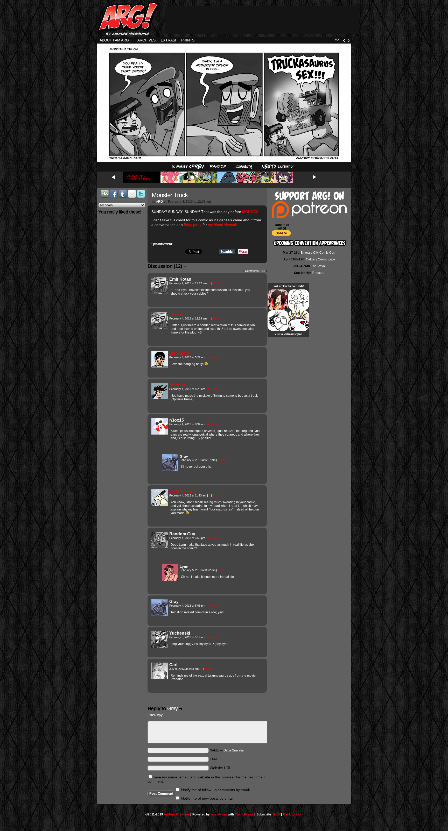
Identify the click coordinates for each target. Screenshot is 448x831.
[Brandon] (159, 398)
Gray (172, 708)
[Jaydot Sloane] (159, 504)
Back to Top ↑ (293, 814)
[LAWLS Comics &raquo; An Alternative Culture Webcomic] (278, 299)
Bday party (192, 225)
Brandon (177, 385)
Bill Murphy (179, 353)
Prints (187, 40)
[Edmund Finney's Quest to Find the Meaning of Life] (278, 320)
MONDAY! (250, 212)
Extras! (168, 40)
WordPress (219, 814)
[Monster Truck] (224, 159)
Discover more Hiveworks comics (138, 177)
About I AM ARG (115, 40)
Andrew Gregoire (176, 814)
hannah (176, 314)
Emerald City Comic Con (317, 252)
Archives (146, 40)
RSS (336, 40)
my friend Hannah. (223, 225)
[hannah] (159, 327)
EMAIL (215, 759)
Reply (216, 283)
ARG (159, 201)
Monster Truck (170, 194)
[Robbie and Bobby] (298, 320)
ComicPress (244, 814)
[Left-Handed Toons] (298, 299)
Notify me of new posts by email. (207, 798)
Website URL (220, 768)
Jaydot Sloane (182, 491)
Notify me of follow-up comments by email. (216, 790)
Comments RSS (255, 270)
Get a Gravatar (233, 750)
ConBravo (318, 266)
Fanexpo (318, 273)
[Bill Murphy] (159, 366)
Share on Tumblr (227, 251)
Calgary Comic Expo (320, 259)
